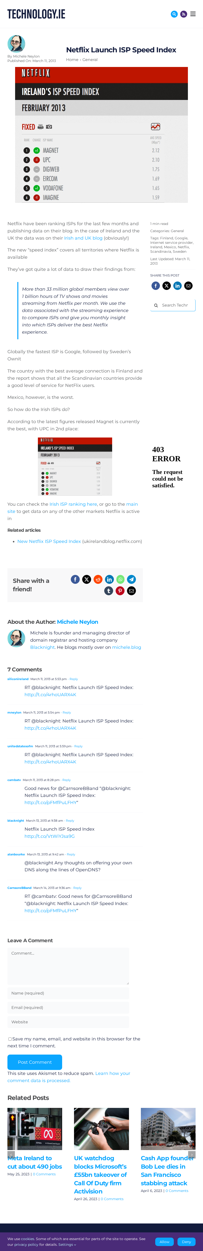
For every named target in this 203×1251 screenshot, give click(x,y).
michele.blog (126, 647)
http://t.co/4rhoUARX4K (50, 694)
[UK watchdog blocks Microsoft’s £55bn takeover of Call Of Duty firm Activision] (101, 1129)
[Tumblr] (108, 590)
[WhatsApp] (120, 579)
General (177, 231)
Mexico (170, 247)
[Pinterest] (120, 590)
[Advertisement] (176, 341)
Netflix (183, 247)
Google (181, 238)
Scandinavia (160, 251)
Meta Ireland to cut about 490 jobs (27, 1129)
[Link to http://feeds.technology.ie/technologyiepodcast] (183, 14)
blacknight (15, 820)
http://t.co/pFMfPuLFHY (50, 802)
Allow (164, 1242)
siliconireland (17, 679)
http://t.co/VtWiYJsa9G (50, 836)
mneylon (14, 712)
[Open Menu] (192, 14)
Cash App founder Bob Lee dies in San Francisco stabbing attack (160, 1129)
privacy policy (26, 1244)
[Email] (131, 590)
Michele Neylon (26, 56)
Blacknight (42, 647)
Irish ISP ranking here (73, 504)
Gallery (42, 1129)
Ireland (156, 247)
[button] (11, 1154)
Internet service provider (171, 242)
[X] (86, 579)
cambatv (14, 780)
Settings (66, 1244)
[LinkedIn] (109, 579)
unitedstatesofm (20, 746)
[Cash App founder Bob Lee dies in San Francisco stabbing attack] (168, 1129)
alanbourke (16, 854)
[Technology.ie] (36, 11)
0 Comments (44, 1174)
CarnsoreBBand (19, 888)
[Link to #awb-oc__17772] (174, 14)
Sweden (179, 251)
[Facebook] (75, 579)
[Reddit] (98, 579)
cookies (27, 1239)
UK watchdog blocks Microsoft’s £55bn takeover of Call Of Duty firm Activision (94, 1129)
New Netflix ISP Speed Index (49, 541)
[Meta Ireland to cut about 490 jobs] (34, 1129)
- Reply (72, 679)
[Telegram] (131, 579)
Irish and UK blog (83, 238)
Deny (186, 1242)
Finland (166, 238)
